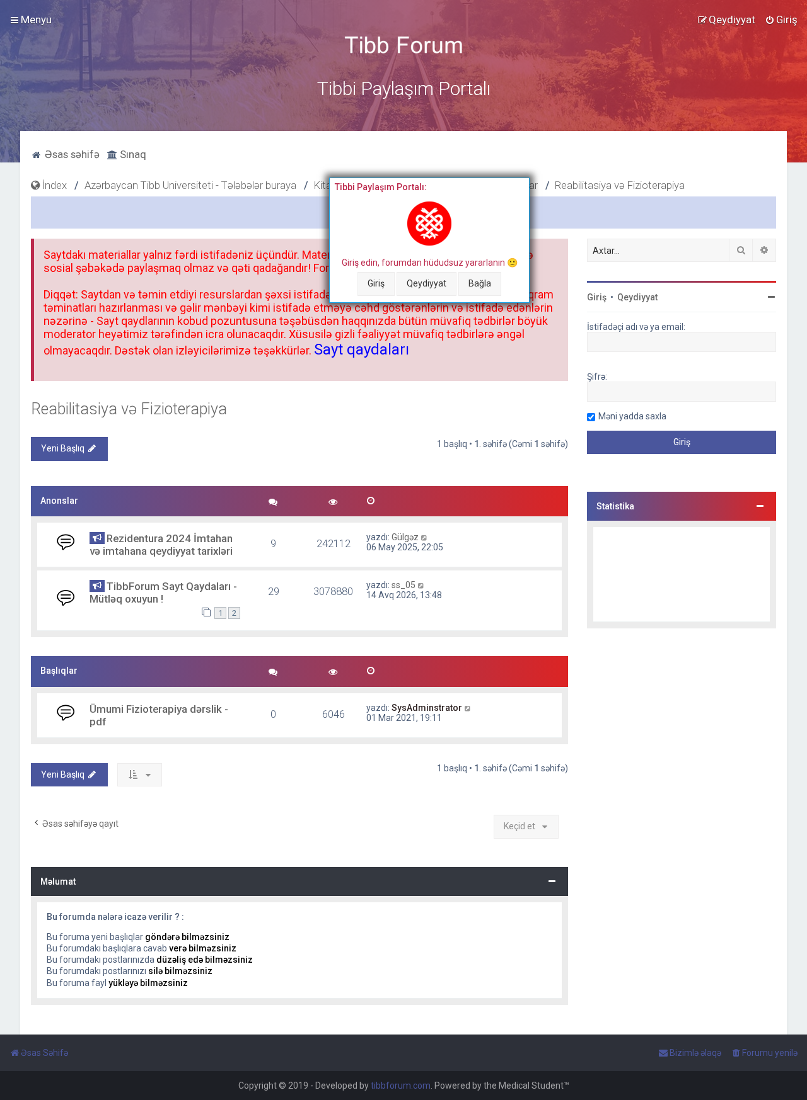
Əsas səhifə (71, 154)
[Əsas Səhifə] (403, 45)
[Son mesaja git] (425, 537)
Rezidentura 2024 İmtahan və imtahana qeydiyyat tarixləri (161, 544)
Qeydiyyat (426, 283)
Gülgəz (405, 537)
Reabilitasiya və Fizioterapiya (129, 409)
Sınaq (131, 154)
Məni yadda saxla (632, 416)
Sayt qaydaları (361, 349)
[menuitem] (781, 19)
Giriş (376, 283)
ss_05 (403, 585)
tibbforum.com (401, 1085)
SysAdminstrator (427, 708)
